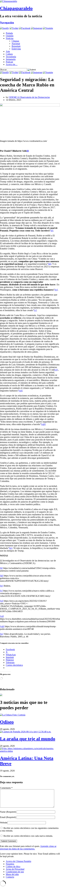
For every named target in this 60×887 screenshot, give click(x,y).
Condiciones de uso (15, 871)
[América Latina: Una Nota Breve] (30, 751)
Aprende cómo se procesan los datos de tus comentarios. (28, 847)
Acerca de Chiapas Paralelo (18, 861)
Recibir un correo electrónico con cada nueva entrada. (28, 836)
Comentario (6, 788)
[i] (28, 151)
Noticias (9, 38)
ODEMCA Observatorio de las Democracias (29, 97)
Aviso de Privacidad (15, 869)
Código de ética (13, 866)
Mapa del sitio (12, 874)
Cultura (9, 54)
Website (3, 822)
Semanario (11, 59)
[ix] (10, 548)
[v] (35, 310)
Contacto (10, 877)
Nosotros (10, 864)
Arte (8, 51)
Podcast (9, 62)
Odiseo (7, 721)
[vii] (20, 390)
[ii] (52, 230)
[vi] (56, 370)
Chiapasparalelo (16, 8)
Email (8, 817)
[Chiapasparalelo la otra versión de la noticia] (30, 1)
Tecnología (11, 56)
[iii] (49, 264)
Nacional (16, 43)
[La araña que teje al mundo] (25, 731)
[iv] (56, 290)
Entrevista (16, 49)
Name (8, 812)
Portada (9, 33)
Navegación (7, 22)
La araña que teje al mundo (27, 738)
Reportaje (16, 46)
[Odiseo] (12, 715)
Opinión (9, 36)
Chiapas (15, 41)
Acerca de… (11, 64)
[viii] (43, 424)
